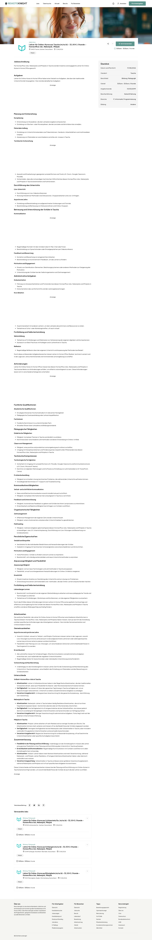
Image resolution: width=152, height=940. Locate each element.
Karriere (98, 919)
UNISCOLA (32, 42)
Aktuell (57, 3)
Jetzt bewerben (126, 44)
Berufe (65, 3)
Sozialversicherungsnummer (104, 925)
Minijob (32, 53)
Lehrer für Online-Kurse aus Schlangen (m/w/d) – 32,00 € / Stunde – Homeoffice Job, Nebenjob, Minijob (51, 848)
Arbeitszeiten (78, 928)
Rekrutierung (100, 913)
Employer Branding (57, 919)
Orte (119, 913)
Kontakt (120, 928)
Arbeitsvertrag (78, 922)
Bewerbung (77, 919)
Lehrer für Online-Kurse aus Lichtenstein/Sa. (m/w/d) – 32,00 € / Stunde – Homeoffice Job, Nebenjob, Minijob (53, 821)
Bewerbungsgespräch (102, 907)
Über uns (120, 910)
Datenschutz (122, 916)
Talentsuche (47, 3)
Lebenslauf (77, 916)
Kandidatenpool (56, 916)
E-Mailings (55, 925)
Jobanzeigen (55, 913)
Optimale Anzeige (101, 910)
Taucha (133, 73)
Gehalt (76, 925)
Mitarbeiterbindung (101, 922)
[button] (113, 3)
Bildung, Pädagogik (29, 818)
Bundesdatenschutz (124, 919)
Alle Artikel (99, 928)
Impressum (121, 925)
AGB (119, 922)
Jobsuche (77, 910)
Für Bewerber (75, 3)
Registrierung (122, 907)
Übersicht (55, 907)
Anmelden (123, 3)
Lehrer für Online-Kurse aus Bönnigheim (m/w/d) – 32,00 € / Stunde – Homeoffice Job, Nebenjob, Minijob (51, 874)
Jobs (37, 3)
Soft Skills (99, 916)
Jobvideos (55, 922)
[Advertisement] (52, 98)
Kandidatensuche (57, 910)
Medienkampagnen (57, 928)
